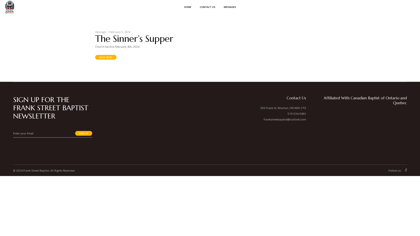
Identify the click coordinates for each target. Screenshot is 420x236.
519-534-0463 (297, 114)
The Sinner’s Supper (134, 38)
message (100, 32)
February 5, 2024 (120, 32)
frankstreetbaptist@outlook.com (285, 119)
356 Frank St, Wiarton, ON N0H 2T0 (283, 108)
